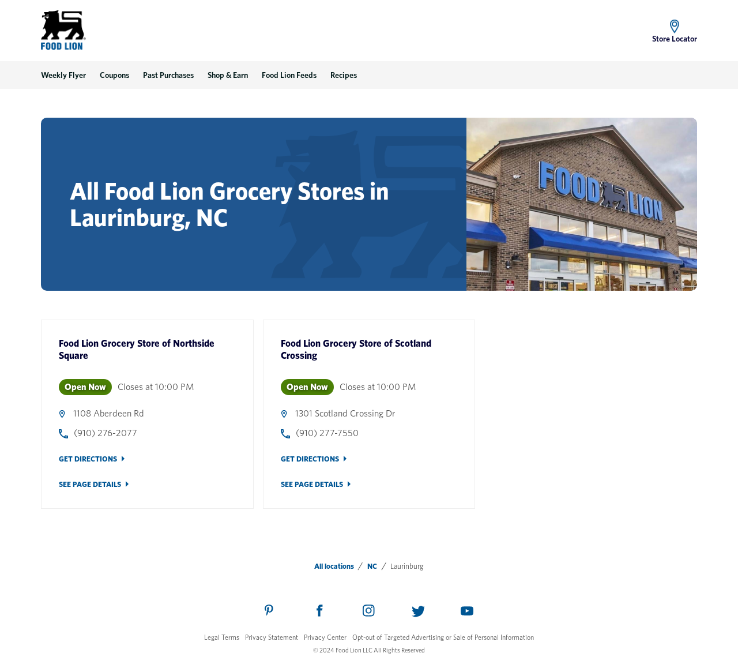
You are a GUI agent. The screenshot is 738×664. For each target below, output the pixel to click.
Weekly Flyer (63, 75)
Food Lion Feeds (289, 75)
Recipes (343, 75)
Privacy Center (325, 637)
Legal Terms (221, 637)
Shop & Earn (228, 75)
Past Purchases (168, 75)
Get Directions (88, 459)
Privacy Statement (271, 637)
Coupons (114, 75)
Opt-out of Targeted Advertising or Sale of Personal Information (443, 637)
